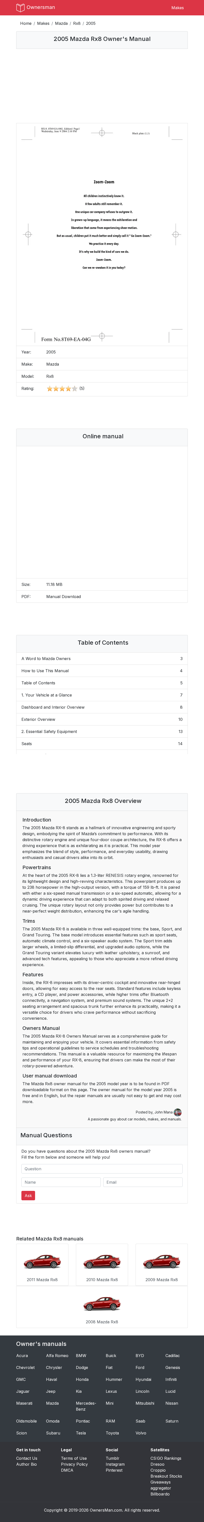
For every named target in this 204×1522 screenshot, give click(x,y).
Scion (21, 1432)
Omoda (52, 1421)
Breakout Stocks (166, 1476)
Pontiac (83, 1421)
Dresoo (157, 1464)
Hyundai (143, 1379)
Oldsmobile (26, 1421)
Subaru (53, 1432)
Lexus (111, 1391)
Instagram (115, 1464)
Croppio (158, 1470)
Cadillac (172, 1355)
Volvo (141, 1432)
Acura (22, 1355)
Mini (109, 1403)
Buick (111, 1355)
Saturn (171, 1421)
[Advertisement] (102, 86)
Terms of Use (74, 1458)
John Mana (164, 1112)
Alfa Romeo (57, 1355)
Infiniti (171, 1379)
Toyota (112, 1432)
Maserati (24, 1403)
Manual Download (63, 596)
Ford (140, 1367)
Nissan (171, 1403)
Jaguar (23, 1391)
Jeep (50, 1391)
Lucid (170, 1391)
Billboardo (160, 1493)
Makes (177, 7)
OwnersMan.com (106, 1510)
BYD (140, 1355)
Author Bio (26, 1464)
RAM (110, 1421)
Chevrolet (25, 1367)
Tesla (81, 1432)
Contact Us (26, 1458)
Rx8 (77, 23)
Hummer (114, 1379)
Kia (79, 1391)
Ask (28, 1195)
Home (26, 23)
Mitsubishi (145, 1403)
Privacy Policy (74, 1464)
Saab (140, 1421)
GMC (21, 1379)
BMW (81, 1355)
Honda (82, 1379)
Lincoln (142, 1391)
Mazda (61, 23)
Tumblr (112, 1458)
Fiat (109, 1367)
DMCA (67, 1470)
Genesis (172, 1367)
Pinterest (114, 1470)
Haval (51, 1379)
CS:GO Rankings (166, 1458)
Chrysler (54, 1367)
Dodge (82, 1367)
